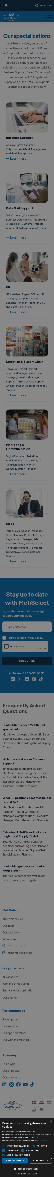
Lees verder (44, 1140)
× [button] (51, 1122)
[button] (27, 1169)
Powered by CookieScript (27, 1174)
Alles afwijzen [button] (40, 1160)
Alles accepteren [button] (15, 1160)
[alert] (27, 588)
